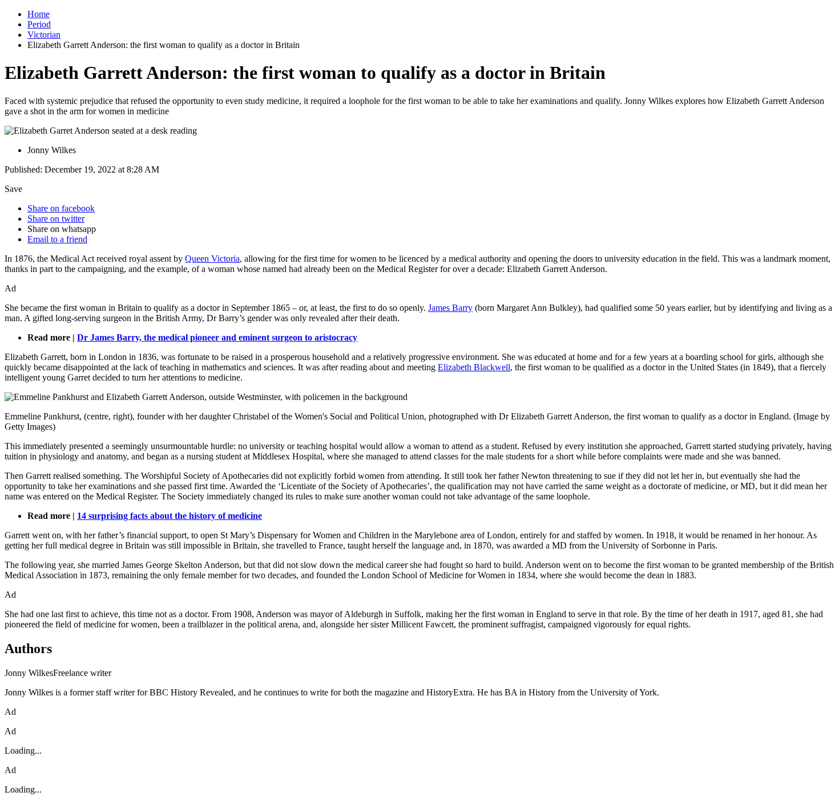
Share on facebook (61, 208)
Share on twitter (55, 218)
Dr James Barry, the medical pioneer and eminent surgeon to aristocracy (217, 337)
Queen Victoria (212, 258)
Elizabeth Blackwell (474, 367)
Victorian (43, 34)
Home (38, 14)
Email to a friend (57, 239)
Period (39, 24)
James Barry (450, 308)
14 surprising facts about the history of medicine (169, 516)
